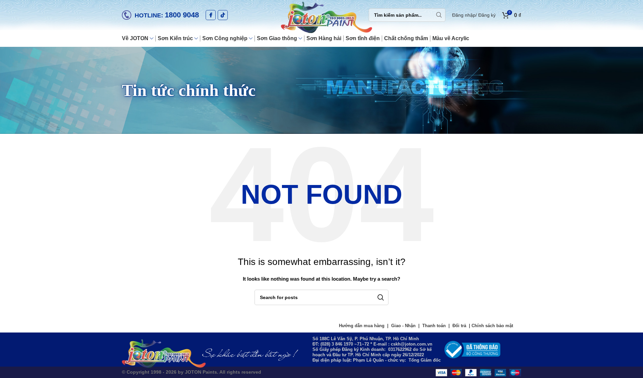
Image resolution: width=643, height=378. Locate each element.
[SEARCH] (438, 15)
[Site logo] (321, 18)
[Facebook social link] (211, 15)
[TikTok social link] (223, 15)
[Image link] (472, 349)
